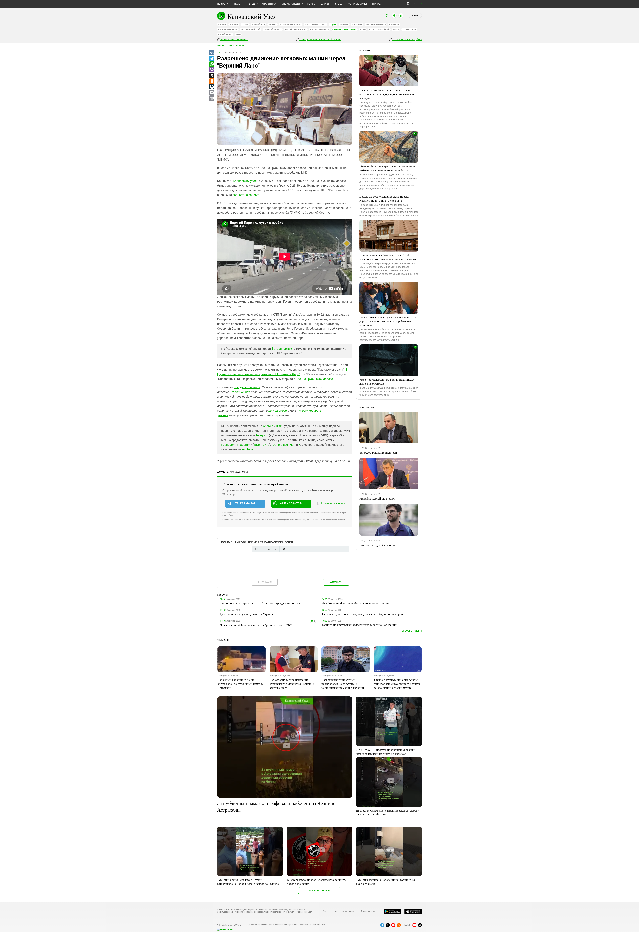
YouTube (247, 449)
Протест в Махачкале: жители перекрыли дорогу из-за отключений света (387, 812)
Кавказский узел (245, 181)
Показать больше (319, 890)
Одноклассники (283, 444)
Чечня (396, 29)
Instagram (244, 444)
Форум (311, 3)
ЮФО (238, 34)
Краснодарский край (250, 29)
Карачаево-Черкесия (227, 29)
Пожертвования (367, 911)
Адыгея (245, 24)
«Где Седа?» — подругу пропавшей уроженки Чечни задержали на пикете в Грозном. (385, 752)
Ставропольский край (379, 29)
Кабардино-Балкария (376, 24)
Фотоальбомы (357, 3)
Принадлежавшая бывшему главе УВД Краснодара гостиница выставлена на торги (387, 257)
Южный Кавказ (225, 34)
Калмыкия (394, 24)
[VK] (211, 53)
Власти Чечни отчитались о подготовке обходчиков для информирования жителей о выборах (387, 94)
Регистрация (264, 582)
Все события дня (412, 631)
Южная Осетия (409, 29)
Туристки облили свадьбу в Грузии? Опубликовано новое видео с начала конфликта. (248, 882)
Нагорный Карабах (272, 29)
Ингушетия (357, 24)
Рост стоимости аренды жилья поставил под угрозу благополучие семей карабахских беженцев (387, 321)
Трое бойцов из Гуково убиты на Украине (247, 614)
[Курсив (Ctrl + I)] (262, 549)
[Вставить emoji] (283, 549)
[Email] (211, 92)
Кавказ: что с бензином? (234, 39)
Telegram (262, 435)
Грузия (333, 24)
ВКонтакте (261, 444)
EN (421, 4)
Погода (377, 3)
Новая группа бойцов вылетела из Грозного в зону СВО (256, 625)
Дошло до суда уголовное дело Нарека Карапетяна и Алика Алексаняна (384, 198)
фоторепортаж (281, 348)
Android (268, 426)
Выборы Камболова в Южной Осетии (320, 39)
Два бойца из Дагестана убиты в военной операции (355, 603)
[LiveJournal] (211, 87)
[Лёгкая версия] (408, 3)
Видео (338, 3)
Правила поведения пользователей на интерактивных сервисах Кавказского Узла (287, 925)
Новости (222, 3)
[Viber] (211, 70)
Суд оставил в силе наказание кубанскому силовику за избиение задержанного (292, 684)
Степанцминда (239, 392)
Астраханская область (290, 24)
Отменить (336, 582)
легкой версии (278, 410)
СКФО (363, 29)
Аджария (234, 24)
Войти (415, 15)
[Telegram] (211, 58)
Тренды (251, 3)
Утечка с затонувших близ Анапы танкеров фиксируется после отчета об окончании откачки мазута (397, 684)
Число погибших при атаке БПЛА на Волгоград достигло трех (260, 603)
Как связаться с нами (344, 911)
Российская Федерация (296, 29)
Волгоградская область (315, 24)
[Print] (211, 98)
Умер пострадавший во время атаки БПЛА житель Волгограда (386, 381)
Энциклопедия (291, 3)
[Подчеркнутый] (268, 549)
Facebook (227, 444)
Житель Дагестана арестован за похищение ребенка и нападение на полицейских (387, 168)
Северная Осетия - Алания (344, 29)
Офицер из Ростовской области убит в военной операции (359, 625)
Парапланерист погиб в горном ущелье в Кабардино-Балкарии (362, 614)
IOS (278, 426)
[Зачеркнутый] (275, 549)
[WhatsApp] (211, 64)
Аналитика (269, 3)
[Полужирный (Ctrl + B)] (255, 549)
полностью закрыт (245, 195)
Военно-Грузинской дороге (314, 379)
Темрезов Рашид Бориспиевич (378, 452)
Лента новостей (236, 46)
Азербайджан (258, 24)
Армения (272, 24)
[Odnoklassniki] (211, 81)
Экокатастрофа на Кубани (407, 39)
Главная (221, 46)
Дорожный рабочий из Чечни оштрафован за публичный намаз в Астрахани (240, 684)
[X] (211, 75)
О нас (325, 911)
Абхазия (222, 24)
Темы (237, 3)
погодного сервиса (247, 387)
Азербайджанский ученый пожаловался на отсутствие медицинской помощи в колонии (342, 684)
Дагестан (344, 24)
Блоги (325, 3)
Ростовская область (319, 29)
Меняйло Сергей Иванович (377, 498)
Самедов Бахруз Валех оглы (377, 545)
